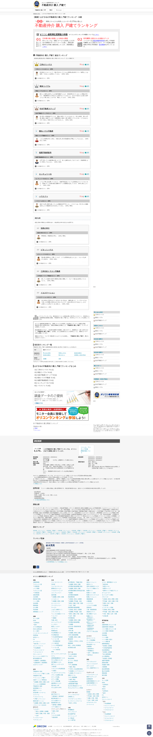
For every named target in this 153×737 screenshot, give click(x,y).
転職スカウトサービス (93, 595)
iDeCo (103, 688)
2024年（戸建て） (52, 530)
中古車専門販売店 (58, 637)
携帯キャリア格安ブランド (110, 590)
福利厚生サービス (56, 683)
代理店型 (36, 586)
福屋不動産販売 (45, 153)
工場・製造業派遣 (92, 609)
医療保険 (35, 605)
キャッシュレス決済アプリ (40, 656)
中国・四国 (46, 713)
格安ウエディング (92, 676)
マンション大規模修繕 (39, 684)
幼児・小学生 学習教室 (74, 645)
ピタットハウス (47, 250)
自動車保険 (36, 582)
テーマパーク (90, 704)
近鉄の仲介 (45, 228)
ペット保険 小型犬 (107, 639)
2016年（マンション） (68, 533)
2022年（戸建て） (102, 530)
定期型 (110, 645)
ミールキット (55, 599)
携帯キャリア (107, 588)
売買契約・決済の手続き (80, 355)
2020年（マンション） (54, 532)
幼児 (70, 656)
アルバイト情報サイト (93, 588)
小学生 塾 (70, 630)
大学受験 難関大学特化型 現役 (76, 590)
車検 (52, 651)
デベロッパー (38, 719)
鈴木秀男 (102, 44)
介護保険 (104, 667)
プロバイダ (105, 597)
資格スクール (71, 675)
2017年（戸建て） (55, 533)
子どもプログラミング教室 (75, 688)
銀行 (35, 624)
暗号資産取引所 (37, 658)
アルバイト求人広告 (92, 631)
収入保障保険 (107, 654)
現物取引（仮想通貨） (40, 660)
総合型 (54, 666)
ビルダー (36, 709)
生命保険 (35, 603)
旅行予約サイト (55, 694)
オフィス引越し (55, 677)
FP (70, 664)
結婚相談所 (90, 679)
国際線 (59, 704)
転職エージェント (92, 597)
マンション (37, 430)
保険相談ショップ (38, 611)
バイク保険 (36, 588)
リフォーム (36, 694)
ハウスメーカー (38, 717)
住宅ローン (36, 637)
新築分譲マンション (38, 701)
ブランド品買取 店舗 (57, 675)
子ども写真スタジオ (57, 660)
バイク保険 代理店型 (108, 631)
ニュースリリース (58, 726)
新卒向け (90, 655)
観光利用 (55, 717)
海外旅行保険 (37, 599)
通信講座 (70, 662)
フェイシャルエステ (92, 663)
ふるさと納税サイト (57, 609)
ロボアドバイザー (38, 664)
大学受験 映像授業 (73, 595)
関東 (98, 694)
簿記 (74, 667)
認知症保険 (105, 662)
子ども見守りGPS (56, 687)
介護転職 (89, 601)
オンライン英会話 (73, 660)
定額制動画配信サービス (58, 658)
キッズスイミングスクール (75, 701)
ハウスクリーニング (57, 590)
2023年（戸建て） (77, 530)
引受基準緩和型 (107, 648)
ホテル (53, 713)
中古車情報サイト (56, 632)
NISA (34, 620)
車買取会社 (54, 630)
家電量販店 (71, 709)
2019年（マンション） (79, 532)
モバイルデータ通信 (107, 595)
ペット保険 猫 (106, 641)
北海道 (71, 599)
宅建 (70, 667)
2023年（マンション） (64, 530)
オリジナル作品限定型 (59, 668)
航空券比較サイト (56, 698)
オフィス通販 (55, 679)
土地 (48, 673)
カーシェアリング (56, 622)
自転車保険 (36, 595)
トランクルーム (55, 611)
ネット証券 (36, 618)
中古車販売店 (55, 635)
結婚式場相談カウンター (93, 681)
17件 (87, 131)
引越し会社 (54, 620)
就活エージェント (92, 582)
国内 (54, 711)
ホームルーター (106, 592)
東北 (37, 711)
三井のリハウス (46, 64)
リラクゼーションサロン (75, 698)
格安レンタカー (55, 626)
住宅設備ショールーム (39, 692)
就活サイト (90, 584)
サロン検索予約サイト (93, 668)
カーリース (54, 628)
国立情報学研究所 (99, 40)
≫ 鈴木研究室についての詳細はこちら (56, 562)
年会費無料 (37, 648)
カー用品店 (71, 718)
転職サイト (90, 590)
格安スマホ (106, 586)
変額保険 (104, 673)
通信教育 (70, 639)
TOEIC (71, 669)
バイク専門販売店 (58, 645)
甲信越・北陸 (78, 601)
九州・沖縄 (72, 605)
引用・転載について (85, 726)
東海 (40, 682)
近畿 (60, 358)
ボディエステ (90, 666)
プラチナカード (109, 710)
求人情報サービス (92, 614)
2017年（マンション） (43, 533)
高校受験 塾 (71, 597)
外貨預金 (35, 635)
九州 (48, 682)
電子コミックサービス (57, 664)
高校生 (71, 641)
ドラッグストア (72, 711)
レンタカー (54, 624)
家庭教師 (70, 643)
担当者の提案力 (47, 355)
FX (34, 639)
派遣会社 (89, 607)
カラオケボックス (92, 702)
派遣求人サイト (91, 611)
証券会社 (36, 622)
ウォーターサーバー (57, 582)
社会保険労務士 (78, 669)
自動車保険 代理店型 (108, 627)
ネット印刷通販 (91, 640)
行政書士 (71, 671)
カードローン (37, 641)
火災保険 (35, 597)
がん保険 (35, 607)
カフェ (53, 656)
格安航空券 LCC (55, 702)
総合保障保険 (105, 669)
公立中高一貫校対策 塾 (74, 626)
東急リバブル (45, 86)
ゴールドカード (38, 652)
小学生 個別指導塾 (73, 635)
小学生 (81, 641)
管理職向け (91, 650)
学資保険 (35, 609)
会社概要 (50, 726)
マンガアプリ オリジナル (58, 672)
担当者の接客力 (78, 353)
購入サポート (62, 355)
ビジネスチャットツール (93, 642)
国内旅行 (55, 696)
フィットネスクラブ (73, 694)
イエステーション (48, 293)
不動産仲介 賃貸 (37, 686)
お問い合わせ (76, 726)
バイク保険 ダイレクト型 (109, 629)
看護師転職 (90, 599)
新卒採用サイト (91, 619)
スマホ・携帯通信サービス (109, 582)
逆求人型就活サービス (93, 586)
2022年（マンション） (89, 530)
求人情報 (94, 726)
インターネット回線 (107, 607)
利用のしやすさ (62, 353)
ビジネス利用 (56, 715)
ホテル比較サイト (56, 700)
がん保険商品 (105, 656)
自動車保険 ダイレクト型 (109, 624)
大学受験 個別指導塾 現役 (75, 586)
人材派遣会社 (90, 629)
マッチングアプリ (92, 685)
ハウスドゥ (43, 196)
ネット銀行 (36, 631)
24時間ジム (71, 696)
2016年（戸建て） (81, 533)
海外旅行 (61, 696)
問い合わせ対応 (47, 353)
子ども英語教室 (72, 654)
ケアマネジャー (79, 671)
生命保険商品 (105, 650)
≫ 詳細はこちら (37, 483)
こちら (96, 34)
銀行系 (36, 643)
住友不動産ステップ (48, 109)
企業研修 (89, 646)
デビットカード (37, 654)
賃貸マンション (37, 690)
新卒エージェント (92, 622)
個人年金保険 (105, 671)
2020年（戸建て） (67, 532)
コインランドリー (56, 592)
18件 (87, 64)
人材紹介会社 (90, 626)
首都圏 (44, 358)
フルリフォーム (38, 696)
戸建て (36, 428)
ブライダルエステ (92, 661)
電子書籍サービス (56, 662)
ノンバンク (42, 643)
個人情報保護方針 (67, 726)
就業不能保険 (105, 660)
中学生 (76, 641)
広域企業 (105, 605)
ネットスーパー (55, 603)
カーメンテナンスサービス (58, 654)
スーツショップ (72, 716)
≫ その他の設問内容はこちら (41, 500)
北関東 (41, 711)
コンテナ (55, 616)
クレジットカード (38, 645)
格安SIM (105, 584)
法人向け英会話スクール (75, 685)
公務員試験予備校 (73, 683)
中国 (117, 601)
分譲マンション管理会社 (40, 680)
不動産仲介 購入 (37, 675)
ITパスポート (78, 673)
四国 (104, 603)
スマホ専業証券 (37, 627)
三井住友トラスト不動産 (50, 271)
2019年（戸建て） (92, 532)
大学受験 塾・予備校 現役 (75, 582)
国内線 (54, 704)
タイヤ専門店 (71, 720)
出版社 (54, 670)
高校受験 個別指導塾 (74, 607)
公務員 (71, 673)
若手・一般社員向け (93, 653)
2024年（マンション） (39, 530)
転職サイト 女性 (91, 592)
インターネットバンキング (40, 633)
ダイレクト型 (38, 584)
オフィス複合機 (55, 681)
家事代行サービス (56, 588)
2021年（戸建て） (42, 532)
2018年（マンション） (104, 532)
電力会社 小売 (55, 685)
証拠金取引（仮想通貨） (41, 662)
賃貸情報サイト (37, 688)
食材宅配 (53, 595)
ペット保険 (36, 601)
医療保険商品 (105, 643)
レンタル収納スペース (59, 614)
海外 (57, 711)
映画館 (88, 692)
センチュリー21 (45, 174)
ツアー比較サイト (56, 707)
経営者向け (91, 648)
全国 (96, 700)
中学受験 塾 (71, 618)
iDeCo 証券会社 (37, 629)
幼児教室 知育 (72, 647)
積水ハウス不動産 (46, 131)
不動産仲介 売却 (37, 671)
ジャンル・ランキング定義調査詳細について (86, 449)
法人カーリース (91, 638)
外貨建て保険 (105, 664)
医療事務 (74, 664)
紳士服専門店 (71, 714)
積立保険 (104, 675)
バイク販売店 (55, 643)
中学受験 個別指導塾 (74, 622)
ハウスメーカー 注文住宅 (39, 705)
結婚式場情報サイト (92, 683)
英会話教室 (71, 658)
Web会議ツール (91, 644)
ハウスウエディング (92, 674)
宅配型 (54, 618)
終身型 (105, 645)
